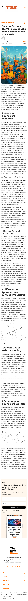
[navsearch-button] (25, 7)
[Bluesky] (17, 566)
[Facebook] (7, 566)
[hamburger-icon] (2, 7)
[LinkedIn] (12, 566)
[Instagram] (15, 566)
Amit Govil (4, 42)
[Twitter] (10, 566)
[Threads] (19, 566)
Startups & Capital (7, 22)
